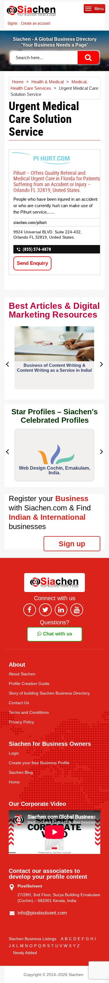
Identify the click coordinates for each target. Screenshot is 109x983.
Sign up (72, 544)
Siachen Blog (21, 772)
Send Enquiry (32, 263)
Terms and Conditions (29, 712)
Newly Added (25, 952)
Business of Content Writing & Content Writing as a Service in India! (54, 368)
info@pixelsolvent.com (42, 913)
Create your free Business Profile (39, 762)
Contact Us (19, 702)
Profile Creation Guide (29, 683)
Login (14, 753)
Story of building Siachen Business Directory (49, 693)
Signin (12, 23)
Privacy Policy (21, 722)
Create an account (35, 23)
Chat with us (57, 634)
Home (14, 782)
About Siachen (22, 674)
